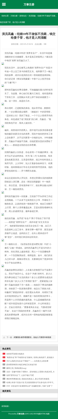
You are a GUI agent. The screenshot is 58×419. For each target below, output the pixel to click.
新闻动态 (23, 16)
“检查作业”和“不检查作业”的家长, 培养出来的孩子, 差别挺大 (30, 357)
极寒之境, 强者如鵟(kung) (16, 368)
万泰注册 (29, 4)
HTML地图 (45, 414)
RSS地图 (37, 414)
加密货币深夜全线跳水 (15, 354)
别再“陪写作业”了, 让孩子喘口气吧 (20, 375)
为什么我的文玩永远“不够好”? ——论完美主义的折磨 (27, 361)
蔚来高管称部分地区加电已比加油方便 (21, 365)
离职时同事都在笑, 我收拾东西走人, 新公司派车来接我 (27, 379)
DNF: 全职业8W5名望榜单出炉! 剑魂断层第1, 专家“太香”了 (29, 386)
